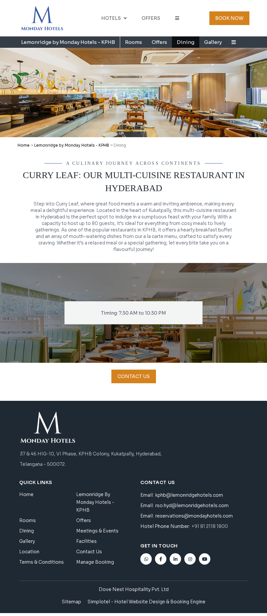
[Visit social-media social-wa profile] (146, 559)
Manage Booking (95, 562)
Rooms (133, 42)
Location (29, 552)
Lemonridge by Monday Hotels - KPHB (68, 42)
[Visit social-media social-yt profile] (204, 559)
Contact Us (89, 552)
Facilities (86, 541)
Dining (185, 42)
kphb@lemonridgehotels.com (189, 495)
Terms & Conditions (41, 562)
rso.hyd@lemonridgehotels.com (192, 505)
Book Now (229, 18)
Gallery (213, 42)
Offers (151, 18)
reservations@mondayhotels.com (194, 516)
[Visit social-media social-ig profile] (190, 559)
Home (24, 145)
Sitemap (71, 602)
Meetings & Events (97, 531)
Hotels (111, 18)
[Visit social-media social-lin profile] (175, 559)
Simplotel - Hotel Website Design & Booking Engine (146, 602)
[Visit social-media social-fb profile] (160, 559)
